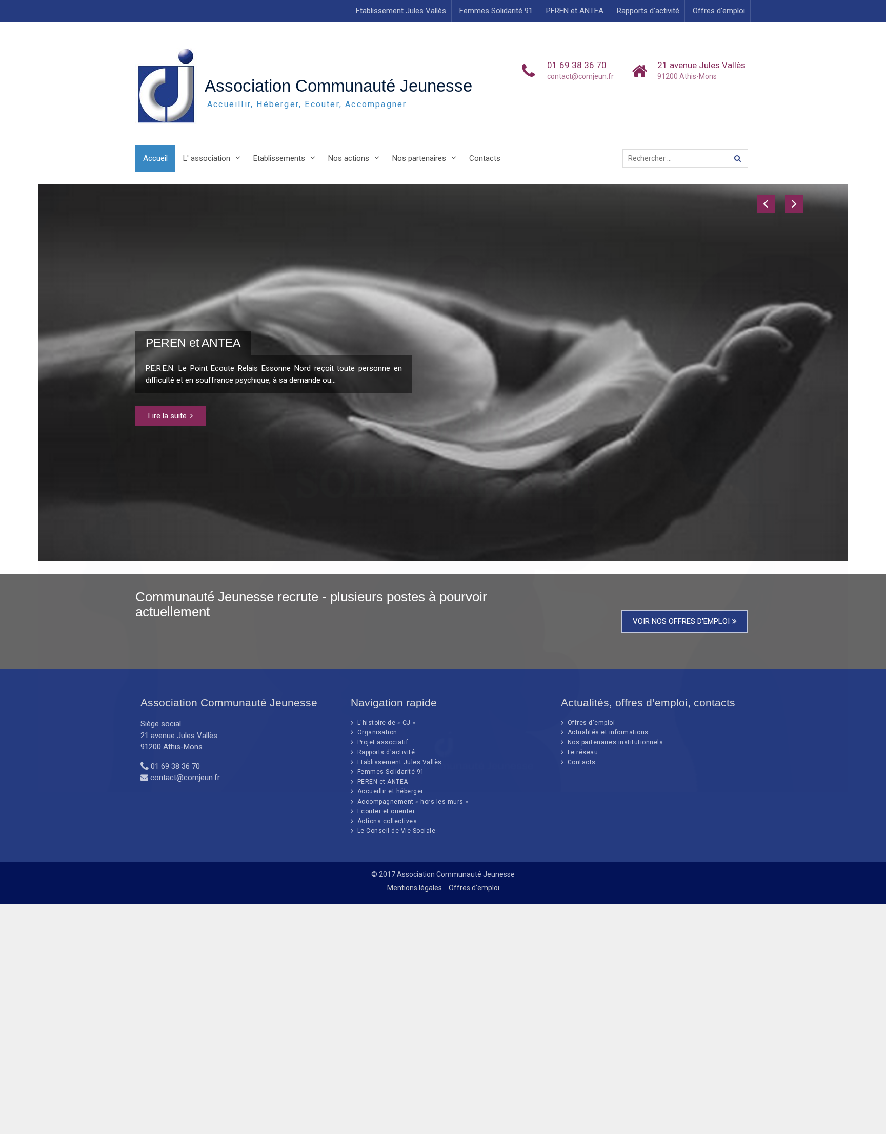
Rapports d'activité (648, 10)
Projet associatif (383, 742)
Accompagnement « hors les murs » (413, 801)
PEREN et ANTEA (574, 10)
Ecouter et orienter (386, 811)
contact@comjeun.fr (580, 76)
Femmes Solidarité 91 (496, 10)
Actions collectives (387, 821)
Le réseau (583, 752)
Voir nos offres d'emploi (681, 621)
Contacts (484, 158)
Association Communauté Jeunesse (338, 85)
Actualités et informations (608, 732)
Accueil (155, 158)
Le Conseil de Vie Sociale (396, 830)
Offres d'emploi (719, 10)
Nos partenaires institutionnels (615, 742)
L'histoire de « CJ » (386, 722)
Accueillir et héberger (390, 791)
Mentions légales (414, 888)
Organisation (377, 732)
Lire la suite (167, 416)
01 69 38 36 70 (577, 65)
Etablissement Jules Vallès (401, 10)
